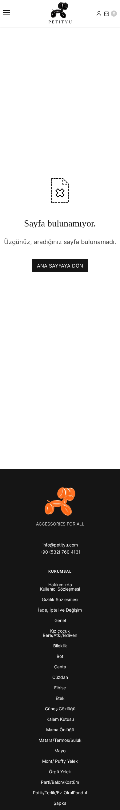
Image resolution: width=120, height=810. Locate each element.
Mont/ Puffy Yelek (60, 761)
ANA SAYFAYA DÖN (60, 266)
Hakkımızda (60, 584)
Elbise (60, 687)
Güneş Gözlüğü (60, 708)
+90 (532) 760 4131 (60, 552)
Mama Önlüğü (60, 729)
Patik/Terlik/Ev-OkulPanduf (60, 792)
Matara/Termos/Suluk (60, 740)
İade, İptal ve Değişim (60, 610)
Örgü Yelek (60, 771)
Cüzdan (60, 677)
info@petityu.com (60, 544)
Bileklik (60, 645)
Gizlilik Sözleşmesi (60, 599)
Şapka (60, 803)
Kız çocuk (60, 630)
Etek (60, 698)
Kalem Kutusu (60, 719)
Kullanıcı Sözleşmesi (60, 589)
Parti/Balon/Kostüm (60, 782)
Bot (60, 656)
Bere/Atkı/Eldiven (60, 635)
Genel (60, 620)
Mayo (60, 750)
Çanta (60, 666)
